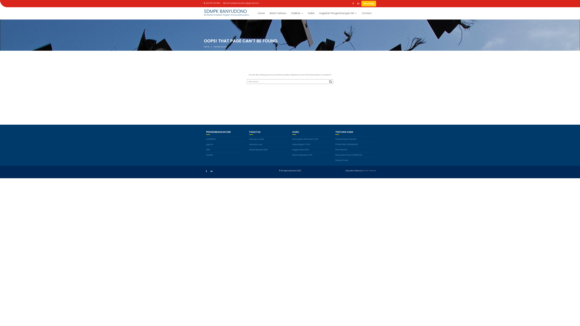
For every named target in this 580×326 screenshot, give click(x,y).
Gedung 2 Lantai (256, 139)
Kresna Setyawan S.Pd (302, 155)
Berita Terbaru (278, 13)
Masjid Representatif (258, 149)
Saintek (209, 155)
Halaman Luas (255, 144)
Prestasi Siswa (341, 160)
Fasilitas (295, 13)
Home (261, 13)
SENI (208, 149)
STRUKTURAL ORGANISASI (346, 144)
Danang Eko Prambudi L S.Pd (305, 139)
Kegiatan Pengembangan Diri (336, 13)
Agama (209, 144)
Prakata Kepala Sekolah (346, 139)
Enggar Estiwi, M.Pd (300, 149)
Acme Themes (369, 170)
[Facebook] (353, 3)
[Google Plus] (358, 3)
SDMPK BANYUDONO (225, 11)
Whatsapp (368, 3)
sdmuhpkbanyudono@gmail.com (242, 3)
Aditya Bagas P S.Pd (301, 144)
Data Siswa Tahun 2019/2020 (348, 155)
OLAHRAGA (211, 139)
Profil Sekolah (341, 149)
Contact (367, 13)
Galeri (311, 13)
